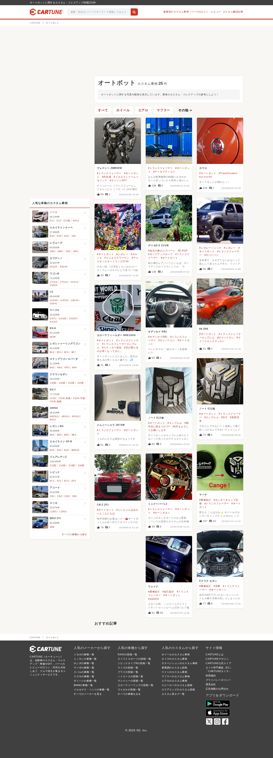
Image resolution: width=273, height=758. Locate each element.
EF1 (52, 481)
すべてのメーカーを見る (88, 694)
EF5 (74, 481)
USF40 (75, 300)
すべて (103, 110)
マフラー (163, 110)
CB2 (59, 496)
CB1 (52, 496)
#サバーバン (211, 255)
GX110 (53, 321)
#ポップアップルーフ (160, 254)
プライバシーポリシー (218, 680)
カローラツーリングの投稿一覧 (135, 685)
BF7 (74, 352)
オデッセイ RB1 (157, 331)
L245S (63, 511)
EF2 (59, 481)
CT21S (53, 282)
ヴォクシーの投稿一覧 (130, 680)
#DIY (224, 417)
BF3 (52, 352)
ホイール (123, 110)
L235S (53, 511)
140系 (62, 383)
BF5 (66, 352)
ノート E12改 (207, 408)
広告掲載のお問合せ (217, 688)
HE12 (76, 220)
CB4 (74, 496)
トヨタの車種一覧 (84, 654)
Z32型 (53, 465)
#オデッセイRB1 (158, 336)
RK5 (52, 367)
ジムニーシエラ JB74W (111, 425)
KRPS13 (54, 416)
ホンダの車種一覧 (84, 663)
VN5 (68, 251)
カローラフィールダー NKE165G (116, 335)
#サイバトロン (225, 337)
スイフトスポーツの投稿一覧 (134, 658)
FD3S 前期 (65, 398)
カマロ (203, 168)
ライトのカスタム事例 (174, 672)
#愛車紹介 (205, 500)
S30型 (81, 465)
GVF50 (54, 300)
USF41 (53, 303)
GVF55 (64, 300)
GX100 (62, 318)
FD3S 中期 (79, 398)
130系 (53, 383)
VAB (52, 527)
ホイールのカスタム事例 (176, 654)
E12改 (67, 220)
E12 (59, 220)
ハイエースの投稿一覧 (130, 676)
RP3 (67, 367)
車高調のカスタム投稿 (174, 667)
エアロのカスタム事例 (174, 680)
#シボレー (230, 247)
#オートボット (207, 173)
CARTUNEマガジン (217, 658)
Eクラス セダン (208, 581)
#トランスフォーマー (109, 173)
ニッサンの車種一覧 (85, 658)
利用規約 (211, 675)
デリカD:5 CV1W (158, 245)
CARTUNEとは (215, 654)
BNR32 (75, 450)
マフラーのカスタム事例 (176, 676)
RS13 (53, 419)
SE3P (53, 337)
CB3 (67, 496)
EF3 (66, 481)
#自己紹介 (168, 591)
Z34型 (72, 465)
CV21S (74, 282)
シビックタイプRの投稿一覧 (134, 663)
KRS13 (65, 416)
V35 (74, 236)
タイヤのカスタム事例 (174, 658)
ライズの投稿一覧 (128, 667)
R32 (52, 236)
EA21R (64, 266)
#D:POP (183, 250)
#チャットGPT (118, 180)
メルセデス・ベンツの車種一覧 (92, 689)
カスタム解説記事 (233, 11)
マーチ (203, 494)
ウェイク (153, 586)
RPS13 (76, 416)
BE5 (52, 435)
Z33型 (62, 465)
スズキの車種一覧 (84, 676)
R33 (59, 236)
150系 (71, 383)
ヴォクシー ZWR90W (109, 168)
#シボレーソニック (210, 247)
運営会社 (211, 684)
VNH (75, 251)
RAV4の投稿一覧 (127, 654)
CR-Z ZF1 (103, 504)
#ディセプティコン (164, 171)
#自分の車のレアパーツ (161, 250)
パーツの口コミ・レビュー (205, 11)
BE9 (59, 435)
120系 (80, 383)
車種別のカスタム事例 (176, 11)
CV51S (53, 285)
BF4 (59, 352)
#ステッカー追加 (112, 347)
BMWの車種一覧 (83, 685)
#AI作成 (106, 176)
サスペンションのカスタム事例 (179, 663)
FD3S (53, 398)
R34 (66, 236)
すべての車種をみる (129, 694)
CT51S (64, 282)
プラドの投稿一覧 (128, 672)
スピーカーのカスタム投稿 (177, 685)
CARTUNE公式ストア (218, 663)
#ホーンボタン (161, 512)
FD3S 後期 (56, 401)
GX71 (53, 318)
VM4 (52, 251)
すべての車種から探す (74, 534)
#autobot (153, 598)
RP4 (74, 367)
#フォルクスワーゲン (117, 257)
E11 (52, 220)
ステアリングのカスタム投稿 (178, 689)
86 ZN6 (203, 328)
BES (74, 435)
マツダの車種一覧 (84, 667)
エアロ (143, 110)
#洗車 (217, 586)
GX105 (73, 318)
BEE (66, 435)
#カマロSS (205, 176)
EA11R (53, 266)
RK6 (59, 367)
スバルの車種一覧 (84, 672)
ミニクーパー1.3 (157, 504)
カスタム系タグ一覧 (173, 694)
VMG (60, 251)
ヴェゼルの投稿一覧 (129, 689)
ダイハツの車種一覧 (85, 680)
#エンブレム (211, 417)
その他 (185, 110)
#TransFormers (228, 173)
